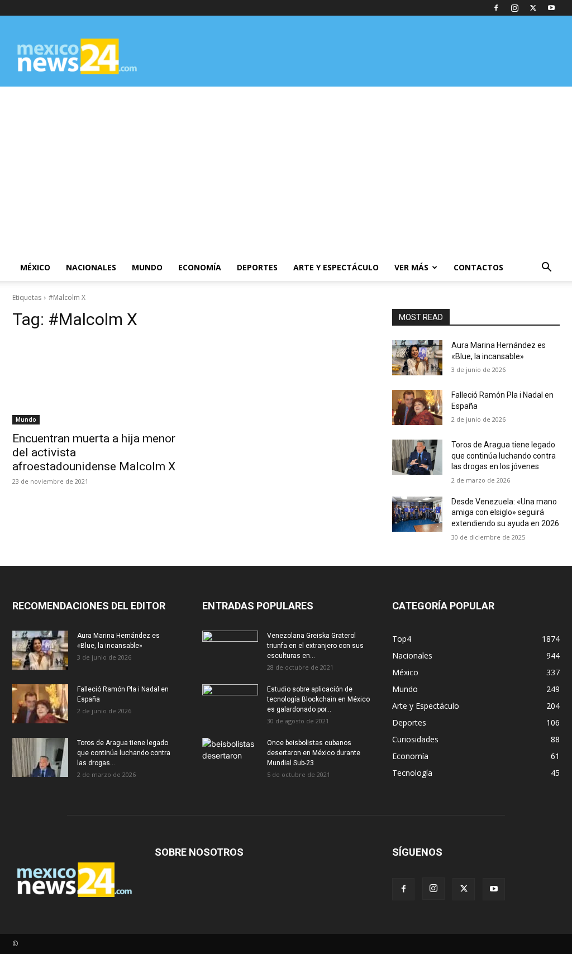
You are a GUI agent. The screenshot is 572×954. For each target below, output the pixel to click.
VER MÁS (411, 267)
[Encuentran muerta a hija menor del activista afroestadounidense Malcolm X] (96, 382)
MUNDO (147, 267)
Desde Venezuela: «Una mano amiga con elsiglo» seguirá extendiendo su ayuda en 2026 (505, 512)
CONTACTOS (478, 267)
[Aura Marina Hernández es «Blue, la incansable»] (417, 357)
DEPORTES (257, 267)
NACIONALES (91, 267)
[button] (546, 268)
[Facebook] (496, 8)
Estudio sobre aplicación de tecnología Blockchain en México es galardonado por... (318, 699)
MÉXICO (35, 267)
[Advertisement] (286, 170)
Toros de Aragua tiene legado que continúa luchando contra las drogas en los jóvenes (503, 455)
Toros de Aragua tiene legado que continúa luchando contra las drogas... (123, 753)
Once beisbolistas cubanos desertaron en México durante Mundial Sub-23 (313, 753)
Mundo (26, 419)
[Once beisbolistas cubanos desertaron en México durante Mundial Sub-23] (230, 757)
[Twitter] (533, 8)
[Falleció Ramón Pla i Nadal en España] (417, 407)
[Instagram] (514, 8)
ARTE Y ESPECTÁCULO (336, 267)
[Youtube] (551, 8)
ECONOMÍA (199, 267)
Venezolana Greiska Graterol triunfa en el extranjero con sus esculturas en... (315, 646)
